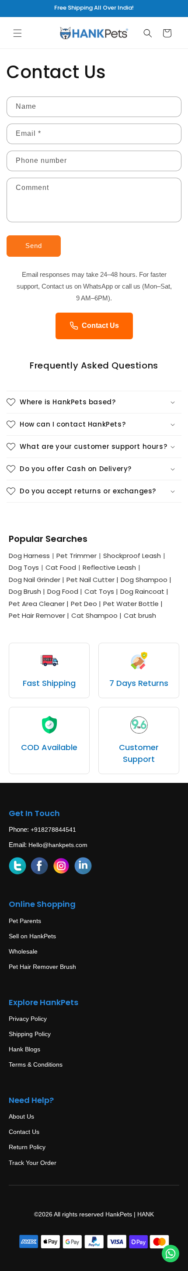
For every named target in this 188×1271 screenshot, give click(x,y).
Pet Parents (25, 920)
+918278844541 (53, 829)
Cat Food (60, 567)
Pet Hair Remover (39, 615)
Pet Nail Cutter (92, 579)
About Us (21, 1116)
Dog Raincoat (144, 591)
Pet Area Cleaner (39, 603)
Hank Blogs (24, 1049)
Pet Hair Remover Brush (42, 966)
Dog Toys (24, 567)
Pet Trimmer (76, 555)
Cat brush (140, 615)
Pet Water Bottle (133, 603)
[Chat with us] (170, 1253)
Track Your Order (32, 1162)
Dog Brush (27, 591)
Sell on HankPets (32, 936)
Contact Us (100, 325)
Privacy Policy (28, 1018)
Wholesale (23, 951)
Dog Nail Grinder (36, 579)
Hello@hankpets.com (57, 844)
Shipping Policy (30, 1033)
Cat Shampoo (96, 615)
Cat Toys (101, 591)
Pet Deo (86, 603)
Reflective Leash (109, 567)
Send (33, 245)
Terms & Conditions (36, 1064)
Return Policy (27, 1147)
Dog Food (64, 591)
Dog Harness (29, 555)
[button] (17, 33)
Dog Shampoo (146, 579)
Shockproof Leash (132, 555)
